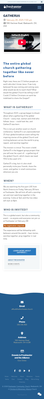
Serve (7, 379)
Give (13, 379)
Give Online (22, 361)
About (22, 376)
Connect (20, 379)
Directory (22, 382)
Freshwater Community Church (19, 386)
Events (37, 376)
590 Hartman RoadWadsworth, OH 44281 (22, 341)
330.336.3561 (22, 325)
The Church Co (22, 395)
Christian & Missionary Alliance (20, 389)
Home (6, 376)
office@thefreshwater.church (22, 309)
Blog (26, 379)
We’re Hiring (35, 379)
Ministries (30, 376)
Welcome (14, 376)
